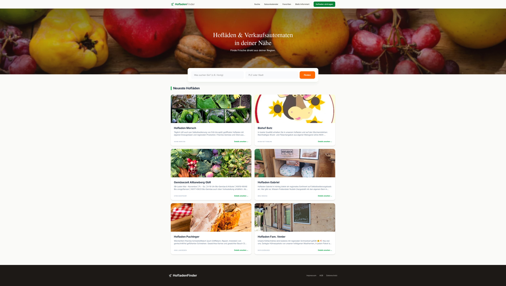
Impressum (311, 275)
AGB (321, 275)
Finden (307, 75)
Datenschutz (331, 275)
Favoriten (287, 4)
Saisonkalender (271, 4)
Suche (257, 4)
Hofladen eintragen (324, 4)
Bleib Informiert (302, 4)
